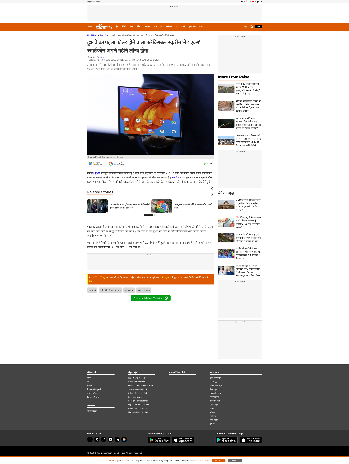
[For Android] (227, 440)
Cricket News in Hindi (137, 393)
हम (88, 381)
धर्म (177, 26)
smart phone (144, 290)
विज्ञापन (89, 385)
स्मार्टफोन (176, 177)
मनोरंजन (147, 26)
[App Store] (183, 440)
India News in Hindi (136, 378)
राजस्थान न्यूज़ (215, 401)
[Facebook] (90, 439)
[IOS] (242, 1)
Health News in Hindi (137, 408)
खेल (155, 26)
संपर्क (89, 378)
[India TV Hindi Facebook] (248, 1)
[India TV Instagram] (103, 439)
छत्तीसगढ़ (213, 416)
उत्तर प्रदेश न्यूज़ (215, 378)
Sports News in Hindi (137, 389)
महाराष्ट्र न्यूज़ (214, 397)
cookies (205, 460)
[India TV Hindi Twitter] (250, 1)
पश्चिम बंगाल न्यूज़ (216, 385)
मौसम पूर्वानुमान (92, 411)
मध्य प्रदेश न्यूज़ (215, 393)
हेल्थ (201, 26)
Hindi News (92, 35)
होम (117, 26)
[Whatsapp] (205, 163)
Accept (218, 460)
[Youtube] (110, 439)
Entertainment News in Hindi (140, 385)
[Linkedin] (117, 439)
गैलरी (183, 26)
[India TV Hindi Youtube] (253, 1)
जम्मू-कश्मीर (214, 420)
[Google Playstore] (159, 440)
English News (93, 397)
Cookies (110, 460)
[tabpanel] (118, 206)
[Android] (245, 1)
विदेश (139, 26)
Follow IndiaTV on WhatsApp (148, 298)
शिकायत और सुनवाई (94, 389)
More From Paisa (233, 77)
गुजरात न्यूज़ (214, 404)
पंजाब (212, 408)
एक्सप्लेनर (192, 26)
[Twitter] (97, 439)
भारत (131, 26)
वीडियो (124, 26)
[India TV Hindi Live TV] (258, 27)
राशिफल (169, 26)
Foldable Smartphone (110, 290)
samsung (129, 290)
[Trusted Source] (117, 164)
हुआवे (97, 173)
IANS (102, 57)
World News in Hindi (137, 381)
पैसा (161, 26)
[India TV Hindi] (104, 27)
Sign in (258, 1)
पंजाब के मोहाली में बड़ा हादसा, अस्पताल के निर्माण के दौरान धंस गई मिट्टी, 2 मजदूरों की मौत (248, 237)
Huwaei (92, 290)
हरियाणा (212, 412)
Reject (235, 460)
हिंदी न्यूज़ (103, 277)
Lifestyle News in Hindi (138, 412)
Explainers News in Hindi (139, 404)
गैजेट (107, 35)
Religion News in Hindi (138, 401)
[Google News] (96, 164)
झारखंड (212, 424)
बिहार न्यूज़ (213, 389)
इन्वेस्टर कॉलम (92, 393)
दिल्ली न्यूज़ (213, 381)
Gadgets (166, 277)
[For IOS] (251, 440)
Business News (135, 397)
